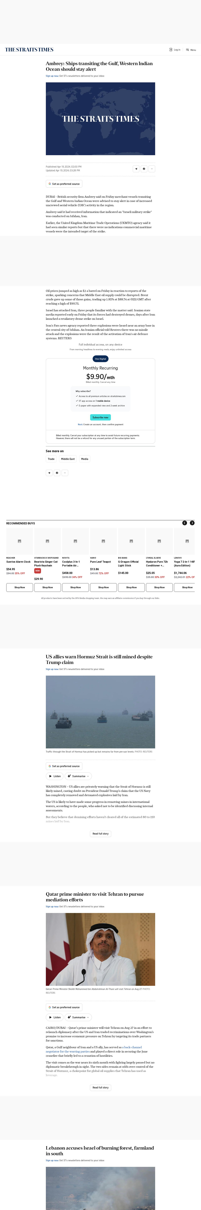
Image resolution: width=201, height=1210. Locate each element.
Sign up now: (52, 75)
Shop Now (19, 587)
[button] (175, 49)
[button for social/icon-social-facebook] (144, 168)
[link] (29, 49)
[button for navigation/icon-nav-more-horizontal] (152, 168)
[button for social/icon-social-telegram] (136, 168)
